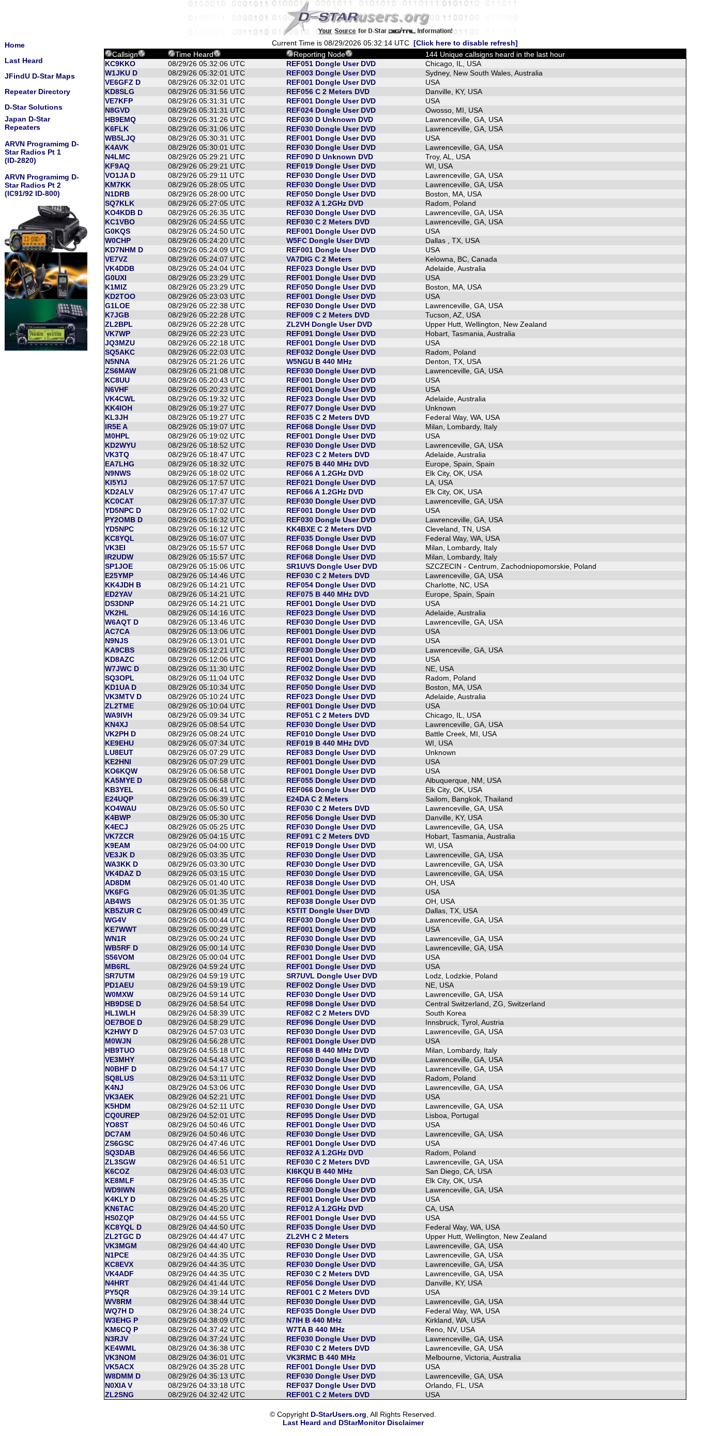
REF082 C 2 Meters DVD (328, 1013)
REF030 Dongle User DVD (331, 129)
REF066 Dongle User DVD (331, 789)
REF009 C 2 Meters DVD (328, 315)
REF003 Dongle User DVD (331, 73)
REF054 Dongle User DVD (331, 585)
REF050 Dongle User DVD (331, 194)
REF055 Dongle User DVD (331, 780)
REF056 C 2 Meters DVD (328, 91)
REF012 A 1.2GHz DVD (324, 1208)
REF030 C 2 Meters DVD (328, 222)
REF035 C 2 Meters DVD (328, 417)
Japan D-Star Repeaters (27, 123)
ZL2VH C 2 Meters (317, 1236)
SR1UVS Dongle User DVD (331, 566)
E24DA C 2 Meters (317, 799)
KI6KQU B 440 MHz (319, 1171)
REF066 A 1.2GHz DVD (324, 473)
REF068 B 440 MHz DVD (327, 1050)
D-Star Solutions (34, 107)
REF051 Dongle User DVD (331, 63)
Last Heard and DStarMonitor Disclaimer (353, 1422)
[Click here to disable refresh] (465, 43)
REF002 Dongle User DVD (331, 668)
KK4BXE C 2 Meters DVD (329, 529)
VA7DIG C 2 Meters (319, 259)
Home (15, 45)
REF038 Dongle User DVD (331, 883)
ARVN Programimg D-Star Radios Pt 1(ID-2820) (42, 152)
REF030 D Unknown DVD (329, 119)
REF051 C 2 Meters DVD (328, 715)
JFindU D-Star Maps (40, 76)
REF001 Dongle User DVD (331, 82)
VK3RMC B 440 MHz (321, 1357)
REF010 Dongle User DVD (331, 734)
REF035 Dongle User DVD (331, 538)
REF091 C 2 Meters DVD (328, 836)
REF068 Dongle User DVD (331, 426)
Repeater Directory (37, 91)
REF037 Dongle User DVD (331, 1385)
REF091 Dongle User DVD (331, 333)
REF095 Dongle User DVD (331, 1115)
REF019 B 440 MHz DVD (327, 743)
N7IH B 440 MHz (314, 1320)
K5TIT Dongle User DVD (328, 910)
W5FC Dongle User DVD (328, 240)
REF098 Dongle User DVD (331, 1004)
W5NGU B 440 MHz (319, 361)
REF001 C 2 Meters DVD (328, 1292)
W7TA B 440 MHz (315, 1329)
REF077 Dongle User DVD (331, 408)
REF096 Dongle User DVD (331, 1022)
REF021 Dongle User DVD (331, 482)
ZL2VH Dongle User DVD (329, 324)
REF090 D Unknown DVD (329, 157)
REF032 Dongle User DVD (331, 352)
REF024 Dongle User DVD (331, 110)
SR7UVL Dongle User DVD (331, 976)
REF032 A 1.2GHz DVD (324, 203)
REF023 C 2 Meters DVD (328, 454)
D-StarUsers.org (338, 1414)
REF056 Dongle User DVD (331, 817)
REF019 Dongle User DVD (331, 166)
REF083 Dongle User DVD (331, 752)
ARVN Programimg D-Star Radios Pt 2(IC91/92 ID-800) (42, 185)
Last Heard (24, 60)
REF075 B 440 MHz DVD (327, 464)
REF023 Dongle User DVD (331, 268)
